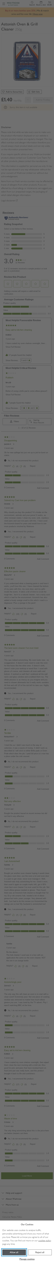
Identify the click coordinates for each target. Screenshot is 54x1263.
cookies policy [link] (44, 1240)
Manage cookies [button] (27, 1259)
